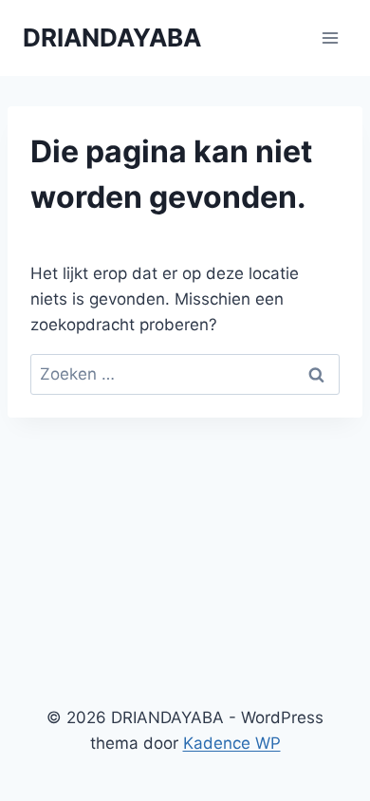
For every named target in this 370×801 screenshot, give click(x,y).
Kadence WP (232, 743)
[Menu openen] (329, 37)
